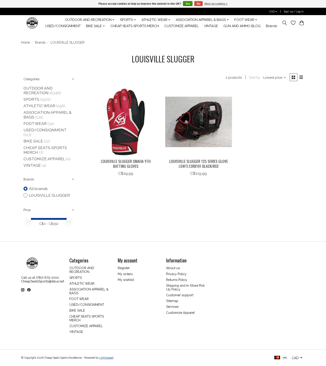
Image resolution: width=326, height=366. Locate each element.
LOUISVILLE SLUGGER (49, 195)
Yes (187, 3)
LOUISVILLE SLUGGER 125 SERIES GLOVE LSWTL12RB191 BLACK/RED (198, 163)
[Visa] (285, 358)
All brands (38, 188)
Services (172, 306)
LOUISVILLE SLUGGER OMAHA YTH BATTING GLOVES (126, 163)
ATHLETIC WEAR (39, 105)
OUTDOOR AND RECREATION (38, 90)
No (198, 3)
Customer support (179, 295)
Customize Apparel (180, 312)
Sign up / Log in (294, 11)
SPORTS (31, 99)
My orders (125, 274)
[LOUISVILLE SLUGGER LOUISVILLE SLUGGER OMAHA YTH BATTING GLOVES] (125, 121)
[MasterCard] (277, 358)
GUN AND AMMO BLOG (242, 26)
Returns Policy (176, 280)
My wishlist (126, 280)
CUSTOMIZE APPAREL (181, 26)
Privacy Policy (176, 274)
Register (124, 268)
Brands (271, 26)
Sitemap (172, 301)
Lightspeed (106, 357)
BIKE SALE (33, 141)
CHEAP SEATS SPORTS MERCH (134, 26)
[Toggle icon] (284, 23)
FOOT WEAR (35, 123)
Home (25, 42)
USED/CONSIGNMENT (63, 26)
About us (173, 268)
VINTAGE (211, 26)
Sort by (254, 77)
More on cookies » (216, 3)
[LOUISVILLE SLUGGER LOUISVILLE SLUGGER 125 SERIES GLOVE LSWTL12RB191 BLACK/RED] (198, 121)
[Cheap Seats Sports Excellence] (32, 23)
